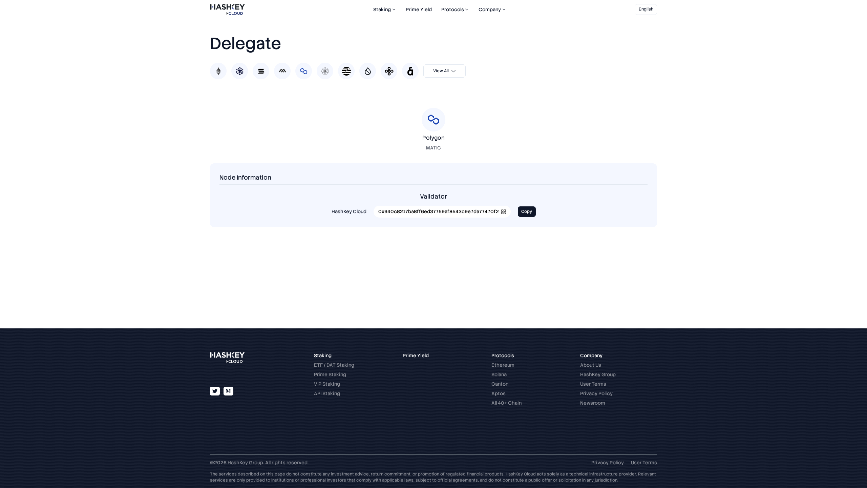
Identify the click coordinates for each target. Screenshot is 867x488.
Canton (499, 384)
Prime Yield (419, 9)
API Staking (327, 393)
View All (441, 71)
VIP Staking (327, 384)
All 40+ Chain (506, 403)
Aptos (498, 393)
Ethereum (502, 365)
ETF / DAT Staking (334, 365)
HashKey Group (598, 374)
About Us (590, 365)
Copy (526, 211)
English (646, 9)
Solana (499, 374)
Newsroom (592, 403)
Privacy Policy (596, 393)
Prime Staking (330, 374)
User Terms (593, 384)
